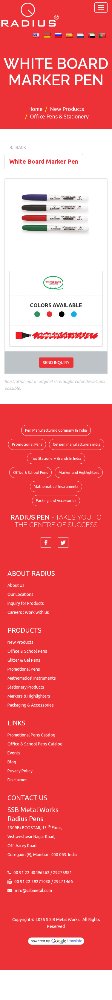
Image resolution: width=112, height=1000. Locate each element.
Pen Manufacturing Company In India (56, 430)
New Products (67, 109)
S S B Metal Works (63, 919)
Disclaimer (17, 779)
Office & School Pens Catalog (34, 744)
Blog (11, 761)
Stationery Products (25, 687)
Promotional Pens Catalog (31, 735)
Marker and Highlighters (79, 472)
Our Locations (20, 594)
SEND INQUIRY (56, 362)
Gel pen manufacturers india (76, 444)
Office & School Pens (30, 472)
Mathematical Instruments (56, 486)
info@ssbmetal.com (33, 890)
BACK (19, 147)
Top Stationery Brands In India (56, 458)
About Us (15, 585)
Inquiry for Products (25, 603)
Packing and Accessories (56, 501)
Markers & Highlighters (28, 696)
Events (13, 753)
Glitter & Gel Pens (23, 660)
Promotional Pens (27, 444)
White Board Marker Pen (43, 161)
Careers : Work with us (28, 612)
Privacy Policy (20, 770)
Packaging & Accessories (30, 705)
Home (35, 109)
